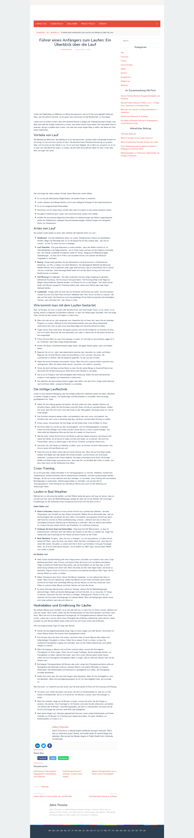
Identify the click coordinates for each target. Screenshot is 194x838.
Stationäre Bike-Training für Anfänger (103, 794)
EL (84, 830)
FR (76, 830)
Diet (122, 52)
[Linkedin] (37, 745)
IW (87, 830)
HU (91, 830)
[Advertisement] (75, 172)
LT (102, 830)
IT (95, 830)
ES (133, 830)
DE (80, 830)
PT (109, 830)
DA (61, 830)
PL (113, 830)
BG (53, 830)
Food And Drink (127, 65)
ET (69, 830)
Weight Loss (125, 81)
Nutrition (124, 73)
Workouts (45, 786)
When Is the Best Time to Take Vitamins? (137, 138)
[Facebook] (49, 745)
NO (105, 830)
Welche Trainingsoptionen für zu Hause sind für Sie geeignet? (104, 772)
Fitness (123, 60)
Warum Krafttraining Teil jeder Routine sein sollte (139, 142)
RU (121, 830)
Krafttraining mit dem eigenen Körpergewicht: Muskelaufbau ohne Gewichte (45, 774)
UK (144, 830)
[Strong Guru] (52, 13)
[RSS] (158, 2)
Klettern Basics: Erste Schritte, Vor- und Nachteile (53, 794)
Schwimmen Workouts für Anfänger (134, 116)
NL (65, 830)
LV (98, 830)
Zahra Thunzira (58, 805)
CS (57, 830)
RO (117, 830)
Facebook (42, 758)
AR (49, 830)
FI (72, 830)
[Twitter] (43, 745)
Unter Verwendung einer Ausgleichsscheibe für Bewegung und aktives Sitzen (138, 147)
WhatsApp (63, 758)
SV (137, 830)
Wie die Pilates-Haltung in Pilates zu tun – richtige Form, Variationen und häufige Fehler (140, 104)
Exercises (124, 56)
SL (129, 830)
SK (125, 830)
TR (140, 830)
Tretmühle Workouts (128, 134)
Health (123, 69)
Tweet (53, 758)
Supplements (126, 77)
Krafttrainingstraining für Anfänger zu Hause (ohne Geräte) (72, 774)
